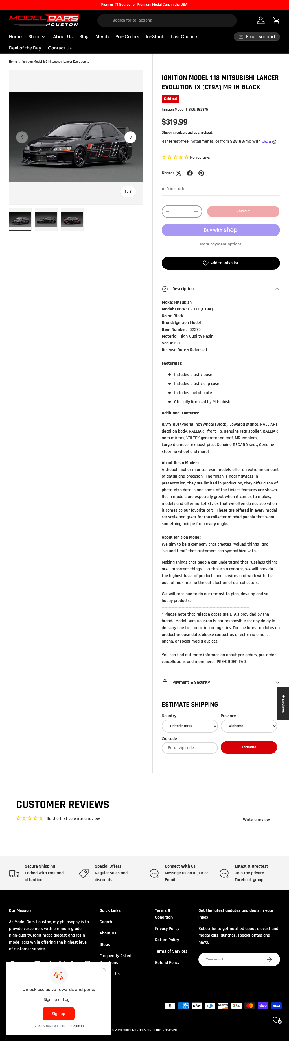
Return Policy (167, 940)
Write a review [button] (256, 820)
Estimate (249, 747)
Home (15, 37)
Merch (102, 37)
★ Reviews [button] (283, 704)
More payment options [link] (221, 244)
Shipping (169, 132)
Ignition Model (173, 109)
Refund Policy (167, 963)
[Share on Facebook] (190, 173)
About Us (63, 37)
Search (106, 922)
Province (228, 716)
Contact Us (60, 48)
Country (169, 716)
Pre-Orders (127, 37)
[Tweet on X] (178, 173)
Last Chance (184, 37)
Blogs (105, 944)
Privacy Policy (167, 929)
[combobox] (167, 20)
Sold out (243, 211)
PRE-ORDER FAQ (231, 662)
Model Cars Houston (136, 1030)
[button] (176, 157)
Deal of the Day (25, 48)
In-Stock (155, 37)
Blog (84, 37)
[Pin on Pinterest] (201, 173)
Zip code (169, 739)
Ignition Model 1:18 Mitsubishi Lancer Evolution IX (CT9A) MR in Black (56, 62)
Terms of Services (171, 951)
